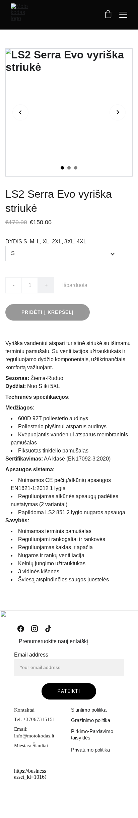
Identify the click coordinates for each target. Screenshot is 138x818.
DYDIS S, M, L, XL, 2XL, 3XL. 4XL (45, 241)
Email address (31, 655)
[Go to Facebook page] (20, 628)
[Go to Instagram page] (34, 628)
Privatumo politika (90, 750)
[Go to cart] (108, 15)
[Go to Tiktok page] (48, 628)
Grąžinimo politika (90, 720)
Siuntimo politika (89, 710)
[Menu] (123, 15)
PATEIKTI (69, 691)
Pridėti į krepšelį (47, 312)
